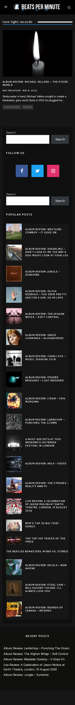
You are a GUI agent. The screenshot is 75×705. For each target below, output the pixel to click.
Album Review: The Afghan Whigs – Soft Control (45, 315)
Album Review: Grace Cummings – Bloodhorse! (44, 336)
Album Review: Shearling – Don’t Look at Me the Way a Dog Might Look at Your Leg (46, 252)
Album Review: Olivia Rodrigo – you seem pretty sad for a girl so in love (46, 294)
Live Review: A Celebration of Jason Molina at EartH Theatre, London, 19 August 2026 (46, 505)
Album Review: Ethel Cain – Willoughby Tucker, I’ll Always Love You (45, 588)
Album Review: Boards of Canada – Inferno (44, 609)
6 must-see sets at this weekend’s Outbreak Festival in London (43, 442)
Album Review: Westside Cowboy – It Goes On (43, 231)
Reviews (27, 107)
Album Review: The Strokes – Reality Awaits (47, 484)
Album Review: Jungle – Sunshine (26, 675)
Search (11, 132)
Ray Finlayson (12, 90)
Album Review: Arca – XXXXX (45, 463)
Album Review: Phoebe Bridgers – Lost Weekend (44, 379)
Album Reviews (12, 107)
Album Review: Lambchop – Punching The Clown (45, 421)
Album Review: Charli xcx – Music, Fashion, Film (45, 358)
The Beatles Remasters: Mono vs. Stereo (37, 551)
